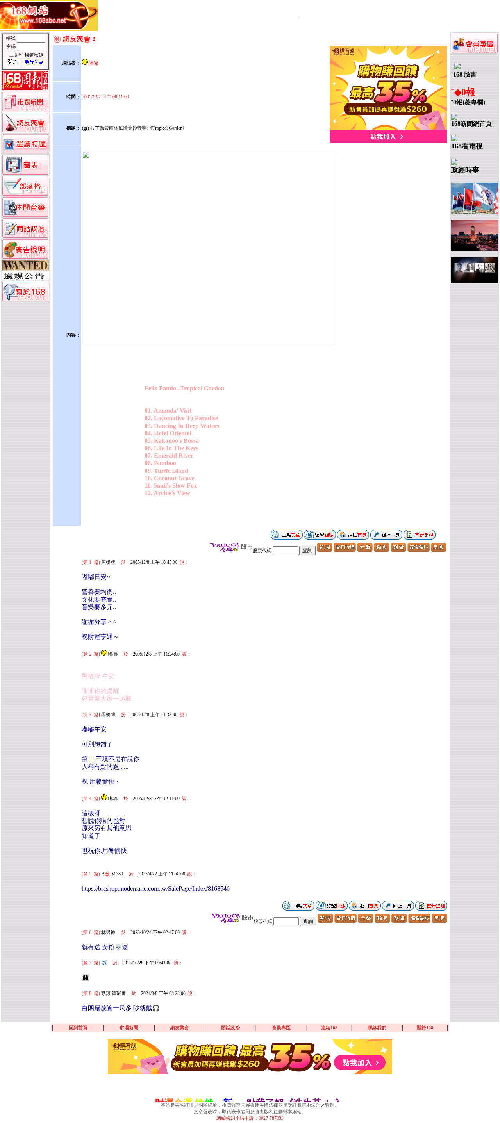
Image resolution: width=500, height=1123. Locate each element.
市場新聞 (129, 1027)
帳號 (11, 38)
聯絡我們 (377, 1027)
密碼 (11, 46)
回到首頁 (78, 1027)
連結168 (329, 1027)
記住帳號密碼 (29, 55)
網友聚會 (179, 1027)
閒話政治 (230, 1027)
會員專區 (281, 1027)
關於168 (425, 1027)
